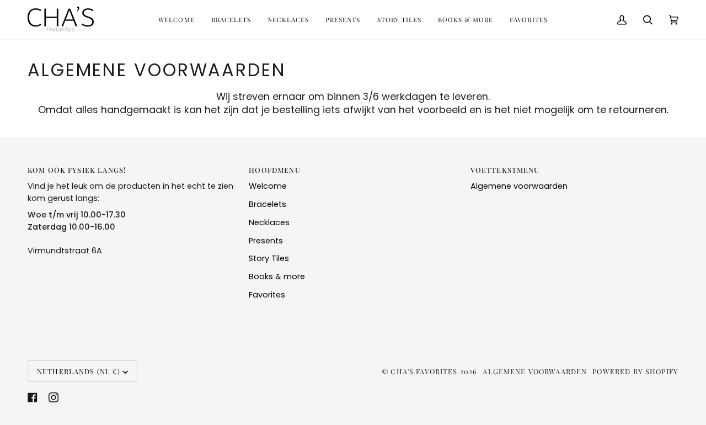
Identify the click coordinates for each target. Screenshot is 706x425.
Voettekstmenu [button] (505, 169)
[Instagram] (53, 397)
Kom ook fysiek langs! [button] (77, 169)
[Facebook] (33, 397)
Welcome (268, 186)
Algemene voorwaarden (519, 186)
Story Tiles (269, 258)
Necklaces (269, 222)
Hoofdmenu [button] (274, 169)
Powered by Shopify (635, 371)
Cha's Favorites (424, 371)
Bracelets (267, 204)
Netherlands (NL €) (78, 371)
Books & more (277, 276)
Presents (266, 240)
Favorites (267, 294)
